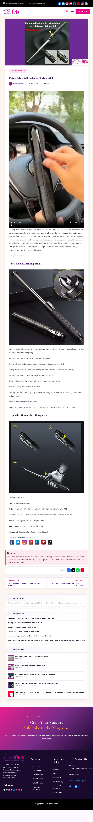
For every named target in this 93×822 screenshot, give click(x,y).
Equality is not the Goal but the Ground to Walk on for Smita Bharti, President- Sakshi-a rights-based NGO (46, 640)
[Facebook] (11, 542)
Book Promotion (37, 775)
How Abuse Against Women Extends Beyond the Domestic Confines (33, 636)
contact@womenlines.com (80, 768)
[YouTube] (30, 542)
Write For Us (36, 766)
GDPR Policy (57, 793)
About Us (56, 769)
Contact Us (57, 778)
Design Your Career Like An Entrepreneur (23, 631)
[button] (72, 11)
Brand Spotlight (19, 71)
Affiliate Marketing (38, 779)
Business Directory (38, 770)
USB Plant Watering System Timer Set (22, 627)
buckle (50, 375)
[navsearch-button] (67, 11)
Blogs (55, 773)
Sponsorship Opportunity (36, 788)
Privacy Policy (58, 782)
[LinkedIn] (37, 542)
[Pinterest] (43, 542)
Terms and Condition (57, 787)
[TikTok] (50, 542)
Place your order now (16, 256)
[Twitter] (18, 542)
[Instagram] (24, 542)
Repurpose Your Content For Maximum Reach (25, 623)
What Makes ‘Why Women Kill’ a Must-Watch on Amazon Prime (31, 618)
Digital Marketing (38, 783)
